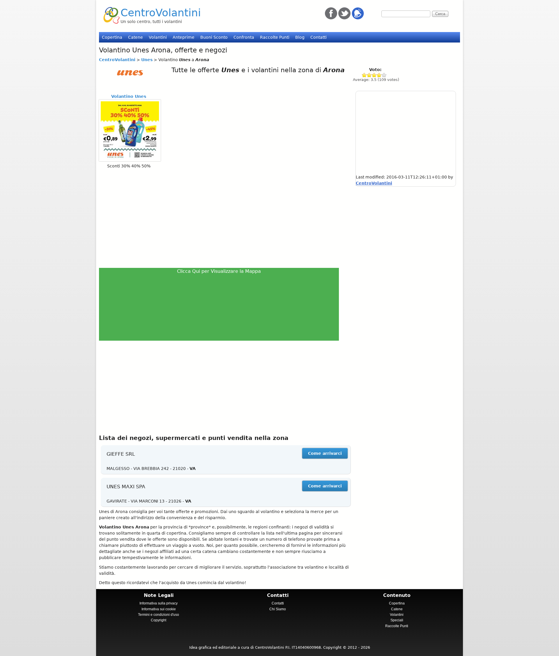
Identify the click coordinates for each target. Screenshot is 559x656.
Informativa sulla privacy (158, 603)
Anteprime (183, 37)
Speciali (396, 620)
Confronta (243, 37)
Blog (300, 37)
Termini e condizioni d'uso (158, 615)
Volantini (158, 37)
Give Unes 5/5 (384, 75)
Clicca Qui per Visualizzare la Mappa (219, 271)
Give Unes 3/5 (374, 75)
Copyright (158, 620)
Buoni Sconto (214, 37)
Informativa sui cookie (158, 609)
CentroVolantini (161, 12)
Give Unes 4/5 (379, 75)
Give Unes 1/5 (364, 75)
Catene (135, 37)
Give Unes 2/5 (369, 75)
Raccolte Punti (274, 37)
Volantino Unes (128, 96)
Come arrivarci (325, 453)
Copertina (112, 37)
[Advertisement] (221, 218)
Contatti (318, 37)
